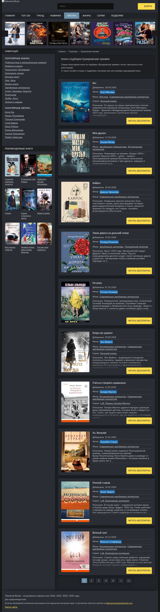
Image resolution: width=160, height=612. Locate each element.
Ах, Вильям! (99, 433)
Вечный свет (99, 532)
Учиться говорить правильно (109, 383)
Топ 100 (25, 15)
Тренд (40, 15)
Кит (94, 83)
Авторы (71, 15)
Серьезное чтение (14, 73)
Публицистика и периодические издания (25, 62)
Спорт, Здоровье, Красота (18, 91)
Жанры (86, 15)
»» (129, 580)
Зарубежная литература (17, 87)
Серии (101, 15)
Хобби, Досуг (11, 98)
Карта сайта (11, 607)
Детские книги (12, 77)
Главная (10, 15)
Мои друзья (99, 133)
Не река (97, 283)
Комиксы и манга (13, 66)
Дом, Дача (10, 80)
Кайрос (96, 183)
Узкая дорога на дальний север (110, 233)
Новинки (55, 15)
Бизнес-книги (11, 84)
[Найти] (110, 6)
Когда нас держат (102, 333)
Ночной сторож (101, 482)
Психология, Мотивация (17, 69)
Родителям (10, 95)
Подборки (117, 15)
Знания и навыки (13, 102)
